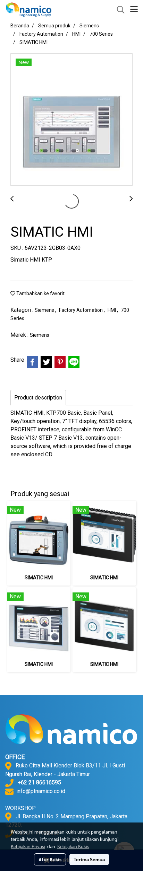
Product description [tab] (38, 397)
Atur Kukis (50, 859)
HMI (112, 310)
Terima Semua (89, 859)
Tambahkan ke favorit (40, 293)
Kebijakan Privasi (28, 846)
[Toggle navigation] (134, 9)
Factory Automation (81, 310)
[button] (118, 10)
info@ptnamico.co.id (40, 791)
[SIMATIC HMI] (71, 120)
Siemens (45, 310)
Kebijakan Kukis (73, 846)
